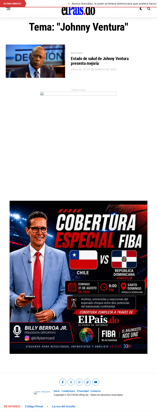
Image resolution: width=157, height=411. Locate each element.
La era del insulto (63, 406)
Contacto (96, 391)
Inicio (57, 391)
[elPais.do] (78, 94)
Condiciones (68, 391)
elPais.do (76, 69)
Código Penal (34, 406)
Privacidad (83, 391)
